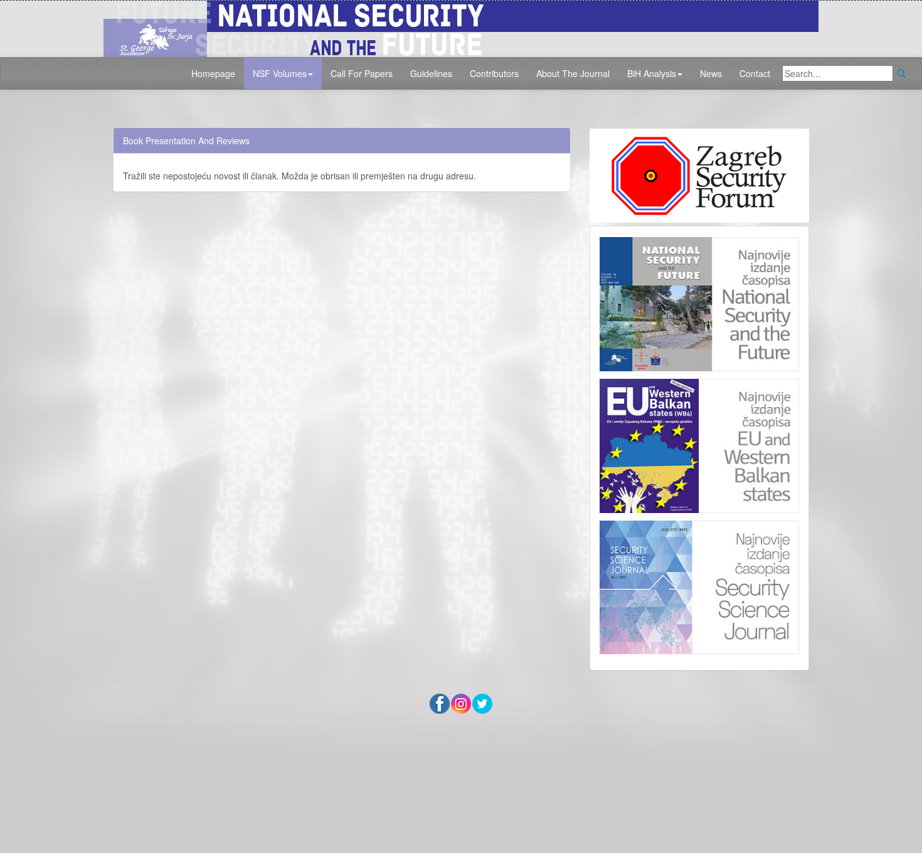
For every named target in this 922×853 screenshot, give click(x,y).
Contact (754, 73)
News (711, 73)
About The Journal (573, 73)
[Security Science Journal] (699, 584)
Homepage (213, 73)
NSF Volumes (280, 73)
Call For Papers (362, 73)
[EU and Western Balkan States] (699, 444)
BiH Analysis (651, 73)
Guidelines (431, 73)
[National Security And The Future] (461, 27)
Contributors (494, 73)
